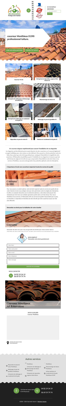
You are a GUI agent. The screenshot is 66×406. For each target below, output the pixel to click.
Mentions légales (42, 401)
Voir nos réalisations (14, 50)
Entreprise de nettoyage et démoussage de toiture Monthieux (34, 368)
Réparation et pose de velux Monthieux (14, 365)
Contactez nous (32, 50)
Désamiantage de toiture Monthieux (52, 367)
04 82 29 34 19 (32, 5)
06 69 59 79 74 (32, 15)
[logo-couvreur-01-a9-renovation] (14, 10)
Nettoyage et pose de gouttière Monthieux (13, 370)
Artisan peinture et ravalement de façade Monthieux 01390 (51, 373)
